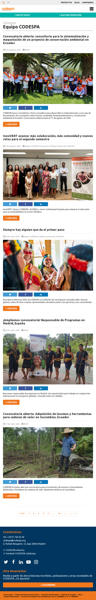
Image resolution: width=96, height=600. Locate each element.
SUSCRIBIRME (48, 585)
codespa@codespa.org (14, 540)
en (8, 3)
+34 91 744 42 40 (15, 537)
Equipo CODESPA (32, 146)
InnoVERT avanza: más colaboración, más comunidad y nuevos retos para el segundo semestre (48, 137)
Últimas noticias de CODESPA (62, 146)
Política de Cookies (68, 594)
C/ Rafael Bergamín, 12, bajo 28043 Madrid (24, 543)
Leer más (12, 124)
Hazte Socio (23, 15)
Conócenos (88, 3)
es (3, 3)
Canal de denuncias (11, 596)
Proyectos (66, 3)
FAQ (80, 594)
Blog (77, 3)
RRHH (27, 50)
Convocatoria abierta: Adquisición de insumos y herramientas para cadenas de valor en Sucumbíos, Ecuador (47, 415)
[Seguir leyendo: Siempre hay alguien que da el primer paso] (48, 265)
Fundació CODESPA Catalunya (20, 553)
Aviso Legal (8, 594)
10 (59, 513)
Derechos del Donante (50, 594)
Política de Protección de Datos (27, 594)
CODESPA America (14, 550)
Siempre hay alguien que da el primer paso (33, 229)
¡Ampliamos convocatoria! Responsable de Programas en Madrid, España (44, 321)
